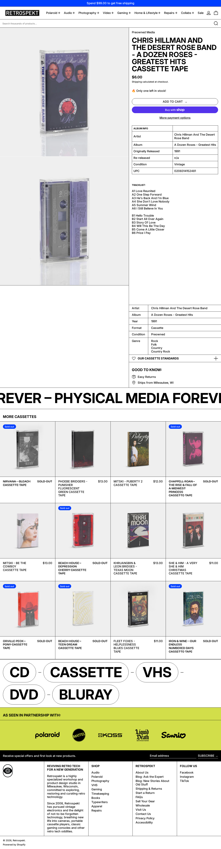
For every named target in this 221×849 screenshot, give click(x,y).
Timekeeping (100, 793)
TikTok (184, 781)
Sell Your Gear (145, 801)
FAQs (139, 797)
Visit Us (141, 809)
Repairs (96, 810)
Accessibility (144, 822)
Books (95, 798)
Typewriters (99, 802)
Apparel (96, 806)
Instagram (187, 776)
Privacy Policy (145, 818)
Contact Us (143, 814)
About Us (142, 772)
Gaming (96, 789)
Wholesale (143, 805)
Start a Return (145, 793)
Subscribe (206, 755)
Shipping (137, 81)
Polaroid (97, 776)
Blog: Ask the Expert (150, 776)
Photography (100, 781)
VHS (94, 785)
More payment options (175, 117)
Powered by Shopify (14, 844)
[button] (216, 13)
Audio (95, 772)
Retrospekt (19, 840)
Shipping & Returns (149, 788)
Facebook (186, 772)
